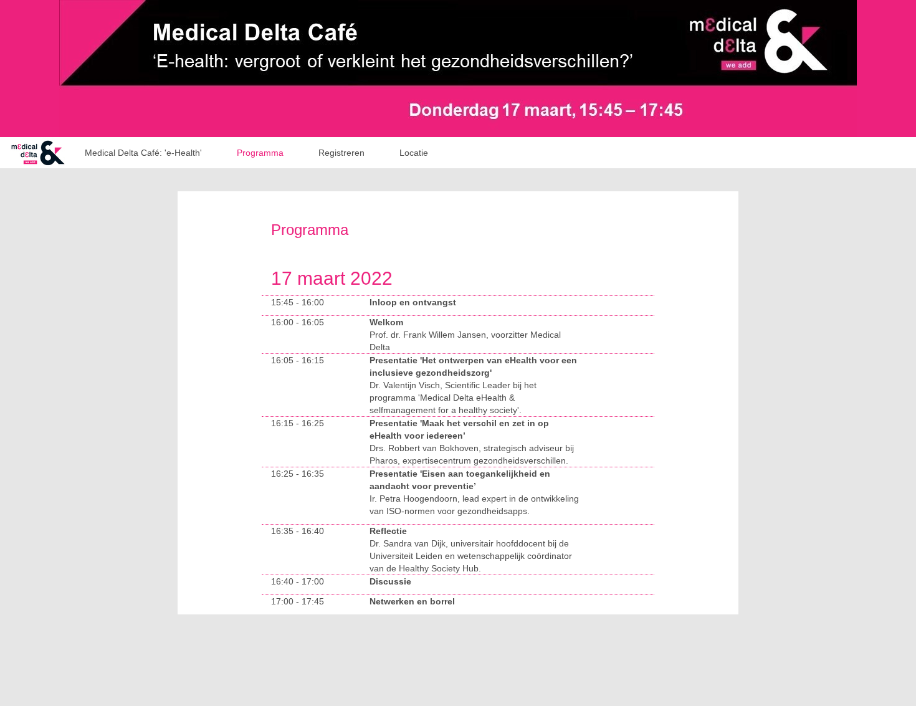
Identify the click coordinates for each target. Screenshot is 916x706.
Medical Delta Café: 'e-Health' (143, 153)
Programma (260, 153)
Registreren (341, 153)
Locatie (413, 153)
